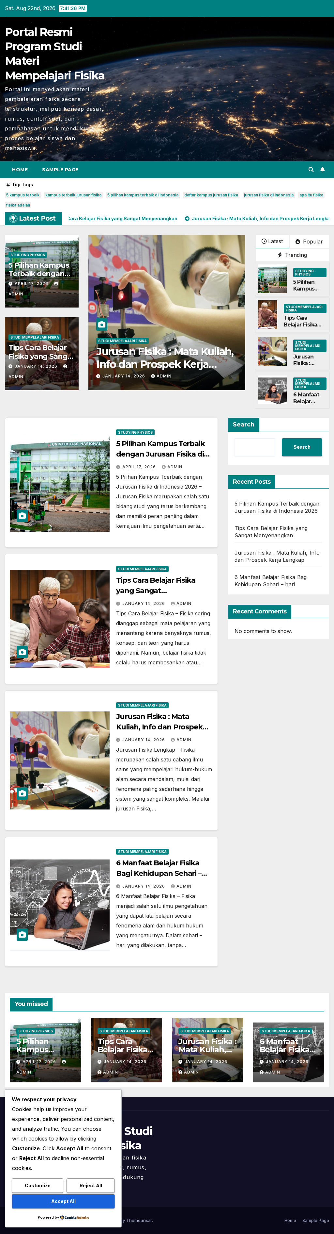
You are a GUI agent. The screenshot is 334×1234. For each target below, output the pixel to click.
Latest (275, 241)
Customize (38, 1185)
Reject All (91, 1185)
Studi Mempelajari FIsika (34, 337)
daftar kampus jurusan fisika (211, 194)
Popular (312, 241)
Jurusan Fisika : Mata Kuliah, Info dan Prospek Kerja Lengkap (159, 727)
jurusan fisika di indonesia (269, 194)
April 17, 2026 (32, 283)
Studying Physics (27, 255)
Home (20, 170)
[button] (311, 169)
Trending (295, 255)
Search (243, 424)
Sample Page (60, 170)
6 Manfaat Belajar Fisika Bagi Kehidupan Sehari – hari (166, 357)
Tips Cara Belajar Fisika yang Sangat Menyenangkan (41, 356)
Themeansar (139, 1220)
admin (164, 376)
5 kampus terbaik (22, 194)
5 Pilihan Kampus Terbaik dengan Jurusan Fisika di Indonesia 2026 (160, 454)
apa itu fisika (311, 194)
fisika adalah (18, 205)
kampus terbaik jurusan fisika (73, 194)
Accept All (63, 1201)
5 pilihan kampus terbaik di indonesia (142, 194)
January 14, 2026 (37, 366)
